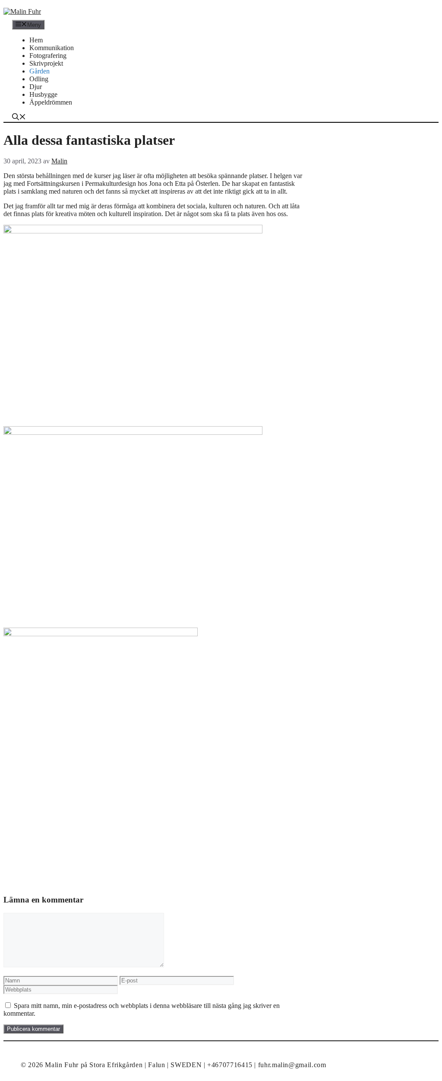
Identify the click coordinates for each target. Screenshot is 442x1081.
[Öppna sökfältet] (19, 117)
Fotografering (47, 55)
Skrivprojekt (46, 63)
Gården (39, 71)
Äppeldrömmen (50, 102)
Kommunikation (51, 47)
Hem (36, 40)
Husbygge (43, 94)
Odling (38, 79)
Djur (35, 86)
